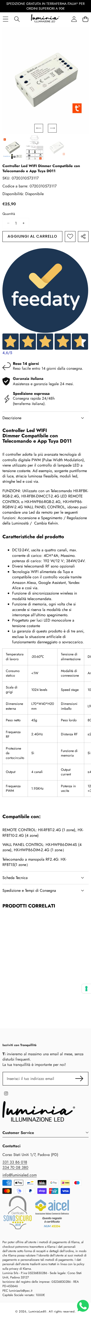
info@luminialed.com (19, 1175)
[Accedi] (73, 19)
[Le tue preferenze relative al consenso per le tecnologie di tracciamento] (86, 988)
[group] (12, 147)
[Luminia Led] (45, 19)
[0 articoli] (85, 19)
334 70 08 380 (15, 1167)
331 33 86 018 (14, 1162)
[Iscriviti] (79, 1078)
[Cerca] (16, 19)
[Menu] (5, 19)
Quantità (8, 214)
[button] (38, 128)
